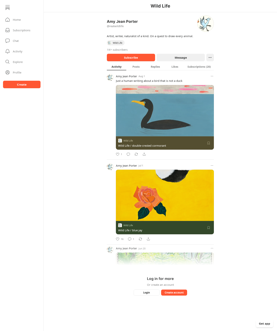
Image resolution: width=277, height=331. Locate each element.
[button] (22, 19)
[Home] (7, 7)
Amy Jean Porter (126, 76)
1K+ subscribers (117, 49)
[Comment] (128, 154)
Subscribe (131, 57)
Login (146, 292)
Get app (264, 323)
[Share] (144, 154)
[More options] (212, 76)
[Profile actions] (210, 57)
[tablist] (160, 66)
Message (181, 57)
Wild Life (128, 140)
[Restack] (136, 154)
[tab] (116, 66)
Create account (174, 292)
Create (22, 84)
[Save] (209, 143)
